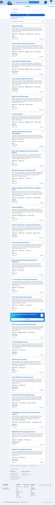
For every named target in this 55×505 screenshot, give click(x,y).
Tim (17, 488)
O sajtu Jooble (19, 486)
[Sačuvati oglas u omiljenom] (42, 26)
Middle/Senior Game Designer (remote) (23, 432)
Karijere (17, 493)
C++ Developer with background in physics (24, 279)
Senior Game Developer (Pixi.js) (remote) (24, 324)
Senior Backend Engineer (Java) (21, 61)
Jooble (50, 502)
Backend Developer (17, 26)
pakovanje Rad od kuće (14, 473)
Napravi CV (27, 319)
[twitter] (45, 485)
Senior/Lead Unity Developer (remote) (23, 395)
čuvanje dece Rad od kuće (14, 476)
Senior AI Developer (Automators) (22, 297)
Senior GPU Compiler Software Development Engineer (25, 151)
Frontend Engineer (17, 114)
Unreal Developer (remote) (20, 342)
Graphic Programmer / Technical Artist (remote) (26, 225)
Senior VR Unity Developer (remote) (22, 377)
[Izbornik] (1, 6)
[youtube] (50, 485)
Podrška (17, 495)
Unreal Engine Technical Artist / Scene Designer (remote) (26, 413)
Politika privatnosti (24, 502)
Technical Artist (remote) (19, 359)
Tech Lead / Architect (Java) (20, 242)
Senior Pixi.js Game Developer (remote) (23, 43)
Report (41, 38)
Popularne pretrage (14, 468)
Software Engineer (17, 207)
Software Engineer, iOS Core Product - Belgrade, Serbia (26, 188)
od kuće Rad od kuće (14, 479)
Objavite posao (26, 486)
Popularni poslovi (24, 473)
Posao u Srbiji (18, 497)
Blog (31, 491)
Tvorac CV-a (33, 495)
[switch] (43, 21)
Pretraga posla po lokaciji (26, 474)
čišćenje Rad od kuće (14, 474)
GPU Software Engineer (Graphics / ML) (23, 170)
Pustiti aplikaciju (50, 6)
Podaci (17, 490)
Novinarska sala (19, 491)
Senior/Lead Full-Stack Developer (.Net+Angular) (22, 132)
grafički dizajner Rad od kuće (15, 477)
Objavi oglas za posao (33, 2)
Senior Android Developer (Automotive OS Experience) (24, 261)
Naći (27, 15)
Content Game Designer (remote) (22, 449)
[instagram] (43, 485)
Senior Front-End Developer (20, 96)
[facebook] (40, 485)
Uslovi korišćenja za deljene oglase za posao (11, 502)
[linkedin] (48, 485)
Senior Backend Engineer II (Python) (22, 79)
